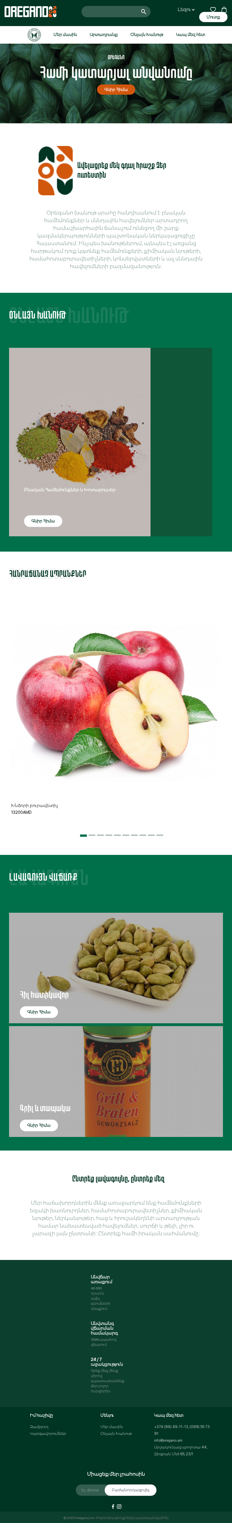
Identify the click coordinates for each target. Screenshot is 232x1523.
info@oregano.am (168, 1440)
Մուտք (213, 17)
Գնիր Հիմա (116, 89)
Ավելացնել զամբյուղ (116, 732)
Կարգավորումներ (48, 1433)
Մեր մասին (65, 34)
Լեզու (185, 9)
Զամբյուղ (39, 1427)
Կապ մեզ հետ (190, 34)
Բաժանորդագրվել (130, 1490)
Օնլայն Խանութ (146, 34)
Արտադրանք (104, 34)
